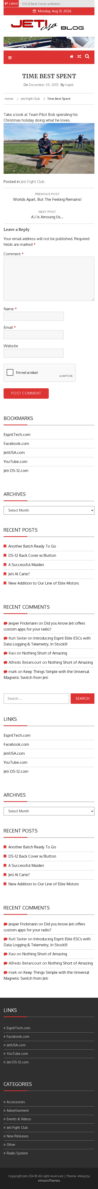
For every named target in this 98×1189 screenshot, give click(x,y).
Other (11, 1145)
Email (10, 327)
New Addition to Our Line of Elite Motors (43, 583)
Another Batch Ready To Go (32, 546)
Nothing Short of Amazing (44, 653)
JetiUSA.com (14, 452)
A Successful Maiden (26, 564)
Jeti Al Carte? (19, 574)
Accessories (16, 1102)
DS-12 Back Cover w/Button (32, 555)
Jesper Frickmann (23, 623)
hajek (69, 85)
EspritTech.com (17, 434)
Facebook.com (16, 443)
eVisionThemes (49, 1180)
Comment (14, 254)
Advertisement (18, 1110)
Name (10, 308)
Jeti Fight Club (32, 181)
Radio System (17, 1153)
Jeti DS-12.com (16, 470)
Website (11, 345)
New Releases (18, 1136)
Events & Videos (19, 1119)
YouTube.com (15, 461)
